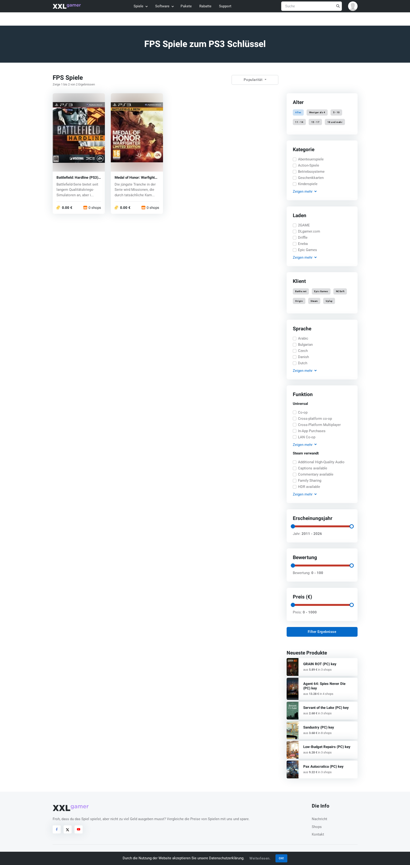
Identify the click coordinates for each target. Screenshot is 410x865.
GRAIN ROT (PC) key (319, 664)
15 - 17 (315, 122)
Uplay (329, 301)
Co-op (303, 412)
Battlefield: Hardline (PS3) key (77, 177)
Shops (317, 827)
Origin (299, 301)
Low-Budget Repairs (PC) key (326, 746)
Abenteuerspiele (311, 159)
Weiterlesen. (259, 858)
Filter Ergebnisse (322, 632)
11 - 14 (299, 122)
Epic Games (307, 250)
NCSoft (340, 291)
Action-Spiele (308, 165)
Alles (298, 112)
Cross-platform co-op (315, 418)
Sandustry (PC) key (318, 727)
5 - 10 (336, 112)
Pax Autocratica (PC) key (323, 766)
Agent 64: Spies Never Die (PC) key (324, 686)
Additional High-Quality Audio (321, 462)
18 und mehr (334, 122)
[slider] (292, 526)
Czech (303, 351)
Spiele (138, 6)
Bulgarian (305, 344)
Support (225, 6)
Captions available (312, 468)
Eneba (303, 244)
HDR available (309, 487)
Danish (303, 357)
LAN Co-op (306, 437)
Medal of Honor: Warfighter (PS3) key (136, 177)
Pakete (186, 6)
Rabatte (205, 6)
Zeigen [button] (302, 191)
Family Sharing (309, 480)
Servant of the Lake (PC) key (326, 707)
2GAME (304, 225)
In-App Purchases (312, 431)
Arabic (303, 338)
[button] (353, 6)
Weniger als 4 (317, 112)
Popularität (254, 80)
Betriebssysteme (311, 171)
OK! (281, 858)
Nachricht (319, 819)
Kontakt (318, 834)
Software (162, 6)
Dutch (302, 363)
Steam (314, 301)
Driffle (303, 237)
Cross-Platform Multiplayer (319, 425)
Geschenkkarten (311, 178)
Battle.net (300, 291)
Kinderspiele (307, 184)
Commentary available (315, 474)
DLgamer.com (309, 231)
